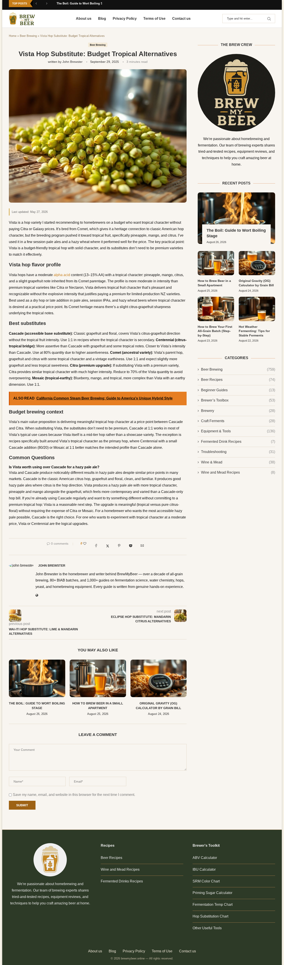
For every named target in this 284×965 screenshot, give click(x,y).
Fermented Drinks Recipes (122, 881)
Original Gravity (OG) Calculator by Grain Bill (256, 283)
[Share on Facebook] (96, 547)
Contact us (181, 18)
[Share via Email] (142, 547)
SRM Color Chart (206, 881)
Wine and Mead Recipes (238, 472)
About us (83, 18)
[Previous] (39, 5)
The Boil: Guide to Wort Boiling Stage (82, 3)
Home (12, 36)
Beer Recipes (238, 380)
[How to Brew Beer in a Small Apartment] (98, 678)
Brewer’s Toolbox (238, 400)
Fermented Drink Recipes (238, 441)
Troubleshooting (238, 452)
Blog (102, 18)
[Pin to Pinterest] (119, 547)
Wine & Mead (238, 462)
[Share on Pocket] (131, 547)
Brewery (238, 411)
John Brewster (72, 61)
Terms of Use (154, 18)
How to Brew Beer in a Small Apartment (214, 283)
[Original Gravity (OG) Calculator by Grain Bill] (158, 678)
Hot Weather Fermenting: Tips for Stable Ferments (254, 331)
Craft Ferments (238, 421)
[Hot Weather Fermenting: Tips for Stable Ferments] (257, 309)
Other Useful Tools (207, 928)
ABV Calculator (205, 858)
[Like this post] (84, 543)
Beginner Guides (238, 390)
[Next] (50, 5)
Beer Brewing (28, 36)
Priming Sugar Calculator (212, 893)
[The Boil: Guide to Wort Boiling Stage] (37, 678)
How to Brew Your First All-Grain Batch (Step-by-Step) (215, 331)
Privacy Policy (125, 18)
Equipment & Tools (238, 431)
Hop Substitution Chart (210, 916)
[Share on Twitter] (107, 547)
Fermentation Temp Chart (213, 904)
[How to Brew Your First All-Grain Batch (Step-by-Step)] (216, 309)
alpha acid (62, 275)
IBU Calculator (204, 869)
